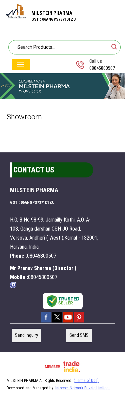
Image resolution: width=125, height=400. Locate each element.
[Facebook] (46, 322)
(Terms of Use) (86, 380)
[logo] (15, 17)
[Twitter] (57, 322)
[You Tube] (68, 322)
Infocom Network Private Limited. (82, 388)
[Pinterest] (79, 322)
